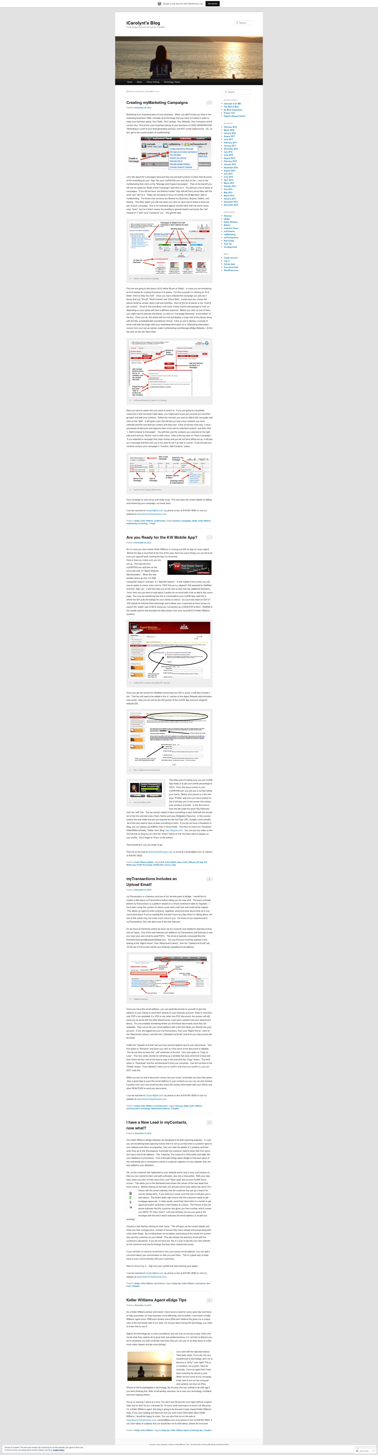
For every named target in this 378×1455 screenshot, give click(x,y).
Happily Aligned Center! (235, 116)
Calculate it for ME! (232, 103)
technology (143, 523)
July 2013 (228, 189)
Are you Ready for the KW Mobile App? (161, 537)
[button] (169, 153)
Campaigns (186, 520)
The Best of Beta (231, 106)
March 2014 (229, 183)
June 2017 (228, 139)
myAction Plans (231, 228)
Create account (230, 257)
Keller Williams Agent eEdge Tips (156, 1300)
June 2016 (228, 154)
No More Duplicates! (233, 109)
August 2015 (229, 158)
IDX (162, 862)
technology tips (196, 1430)
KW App (199, 862)
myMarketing (159, 520)
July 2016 (228, 151)
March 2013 (229, 195)
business (177, 520)
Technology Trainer (172, 81)
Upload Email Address (160, 1108)
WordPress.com (231, 270)
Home (129, 81)
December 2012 (231, 201)
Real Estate (229, 240)
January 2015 (230, 164)
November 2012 (231, 204)
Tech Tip (228, 243)
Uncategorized (230, 246)
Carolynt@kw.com (154, 510)
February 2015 (230, 161)
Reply (152, 523)
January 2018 (230, 133)
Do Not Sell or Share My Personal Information (210, 1444)
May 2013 (228, 192)
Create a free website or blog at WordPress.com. (169, 1444)
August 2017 (229, 136)
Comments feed (231, 267)
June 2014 (228, 176)
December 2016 (231, 148)
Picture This (229, 112)
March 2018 (229, 130)
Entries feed (229, 264)
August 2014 (229, 170)
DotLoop (179, 1105)
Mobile (150, 862)
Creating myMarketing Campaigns (157, 102)
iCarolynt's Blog (143, 22)
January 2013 (230, 198)
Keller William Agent (173, 862)
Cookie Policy (58, 1450)
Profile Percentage (144, 864)
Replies (175, 1108)
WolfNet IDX (158, 864)
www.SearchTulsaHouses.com (152, 513)
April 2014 (228, 179)
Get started (212, 4)
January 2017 (230, 145)
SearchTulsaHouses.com (160, 851)
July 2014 (228, 173)
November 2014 (231, 167)
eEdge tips (176, 1283)
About (139, 81)
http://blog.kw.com (174, 830)
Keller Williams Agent (180, 1430)
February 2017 (230, 142)
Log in (227, 260)
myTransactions (161, 1105)
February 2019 (230, 126)
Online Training (152, 81)
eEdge (137, 520)
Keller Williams (147, 520)
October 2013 (230, 186)
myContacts (159, 1283)
